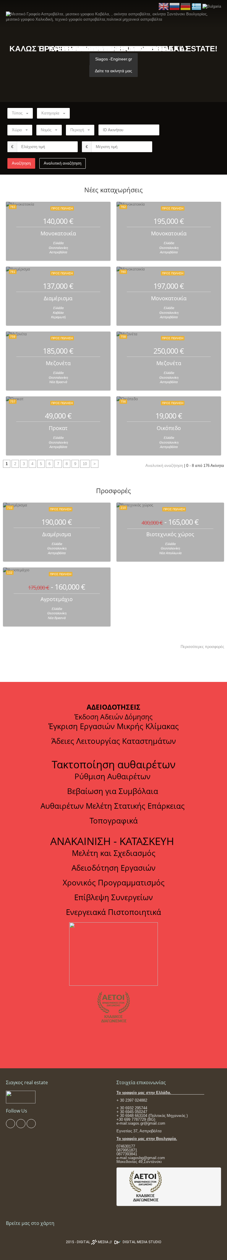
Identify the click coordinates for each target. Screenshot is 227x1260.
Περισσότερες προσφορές (202, 646)
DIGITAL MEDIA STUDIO (141, 1242)
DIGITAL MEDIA (92, 1242)
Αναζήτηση (21, 163)
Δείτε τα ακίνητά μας (113, 70)
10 (85, 464)
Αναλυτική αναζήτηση (62, 163)
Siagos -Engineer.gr (113, 59)
